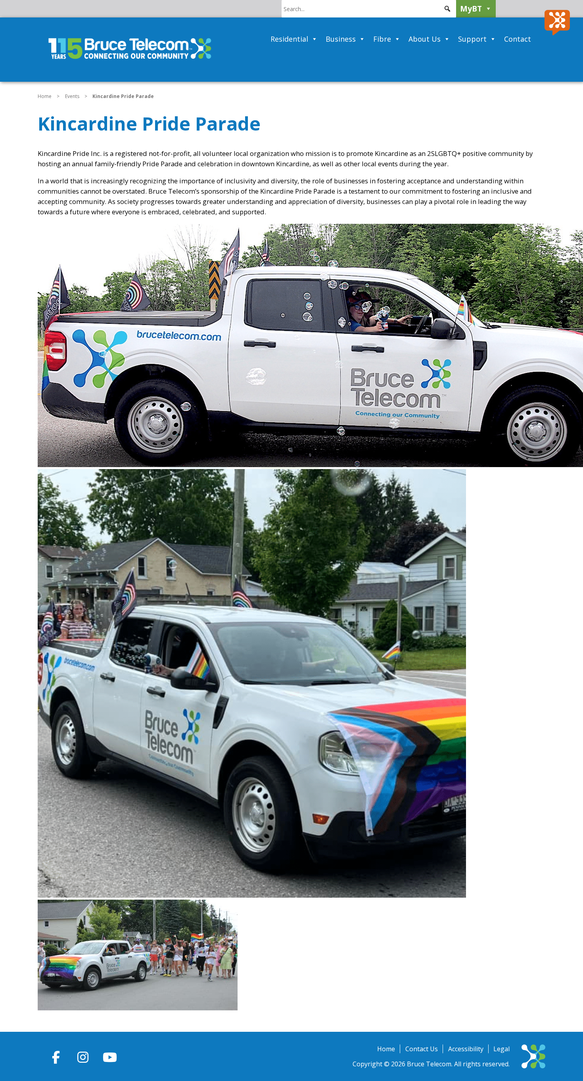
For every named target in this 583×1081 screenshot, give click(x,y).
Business (341, 39)
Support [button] (472, 39)
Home (45, 96)
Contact (517, 39)
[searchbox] (369, 8)
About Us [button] (424, 39)
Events (72, 96)
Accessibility (465, 1048)
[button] (447, 8)
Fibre (382, 39)
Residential (289, 39)
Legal (501, 1048)
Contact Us (421, 1048)
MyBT (471, 8)
